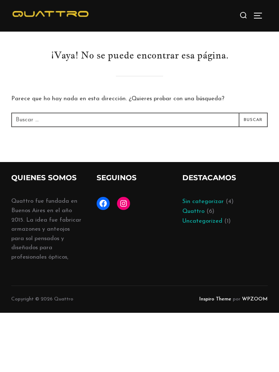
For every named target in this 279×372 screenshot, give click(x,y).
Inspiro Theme (215, 299)
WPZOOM (255, 299)
